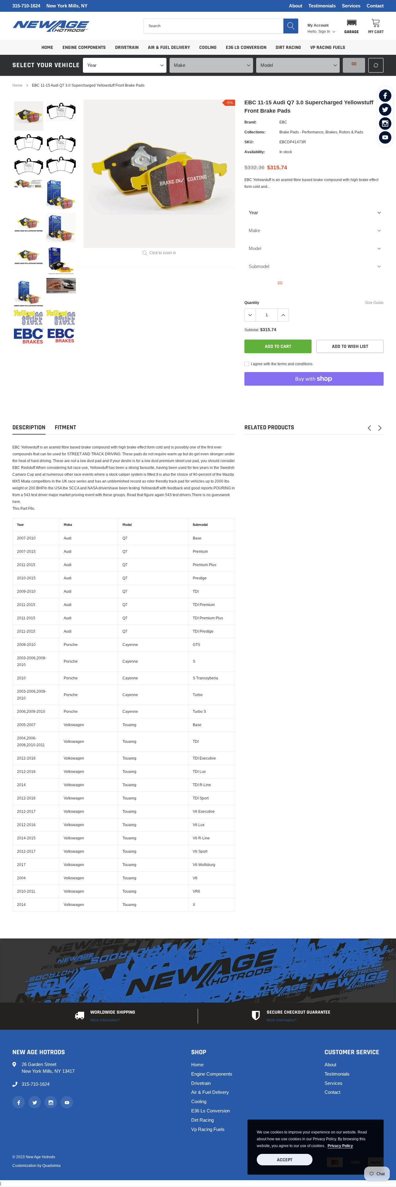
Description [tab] (28, 427)
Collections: (254, 132)
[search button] (290, 26)
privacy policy (340, 1145)
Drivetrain (127, 47)
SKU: (249, 142)
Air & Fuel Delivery (169, 47)
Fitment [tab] (65, 427)
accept (284, 1160)
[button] (351, 26)
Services (351, 6)
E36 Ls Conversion (246, 47)
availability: (254, 151)
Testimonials (322, 6)
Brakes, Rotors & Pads (344, 132)
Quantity (251, 302)
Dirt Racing (288, 47)
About (295, 6)
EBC (283, 122)
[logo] (51, 26)
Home (47, 47)
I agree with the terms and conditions (281, 364)
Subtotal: (251, 329)
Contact (375, 6)
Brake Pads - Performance (301, 132)
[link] (385, 95)
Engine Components (84, 47)
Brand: (250, 122)
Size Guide (374, 302)
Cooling (208, 47)
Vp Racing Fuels (327, 47)
